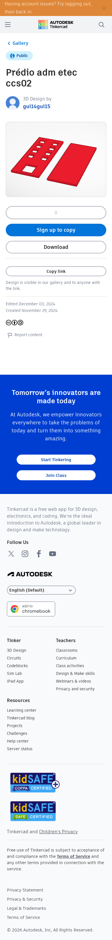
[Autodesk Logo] (30, 574)
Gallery (20, 43)
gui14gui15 (36, 106)
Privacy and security (75, 689)
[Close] (104, 8)
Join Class (56, 475)
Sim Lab (14, 673)
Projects (14, 726)
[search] (101, 24)
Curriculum (66, 658)
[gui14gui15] (13, 102)
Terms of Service (73, 856)
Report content (28, 335)
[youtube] (52, 553)
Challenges (17, 733)
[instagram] (25, 553)
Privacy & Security (25, 899)
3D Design (16, 650)
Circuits (14, 658)
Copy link (56, 271)
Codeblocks (17, 666)
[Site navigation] (7, 24)
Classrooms (67, 650)
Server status (19, 749)
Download (56, 247)
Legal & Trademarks (26, 908)
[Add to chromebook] (31, 608)
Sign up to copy (56, 229)
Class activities (70, 666)
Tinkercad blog (20, 718)
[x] (11, 553)
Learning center (21, 710)
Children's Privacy (58, 831)
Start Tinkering (56, 460)
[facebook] (38, 553)
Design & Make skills (75, 673)
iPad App (15, 681)
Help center (18, 741)
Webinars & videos (73, 681)
